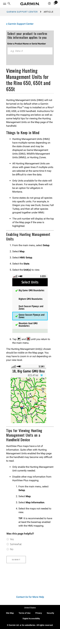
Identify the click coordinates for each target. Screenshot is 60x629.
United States (30, 607)
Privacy (38, 613)
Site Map (10, 613)
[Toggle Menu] (2, 3)
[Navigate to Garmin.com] (30, 4)
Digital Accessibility (31, 618)
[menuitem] (9, 4)
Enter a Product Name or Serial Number (26, 43)
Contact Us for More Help (30, 596)
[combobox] (30, 51)
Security (50, 613)
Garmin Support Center (22, 12)
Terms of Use (24, 613)
